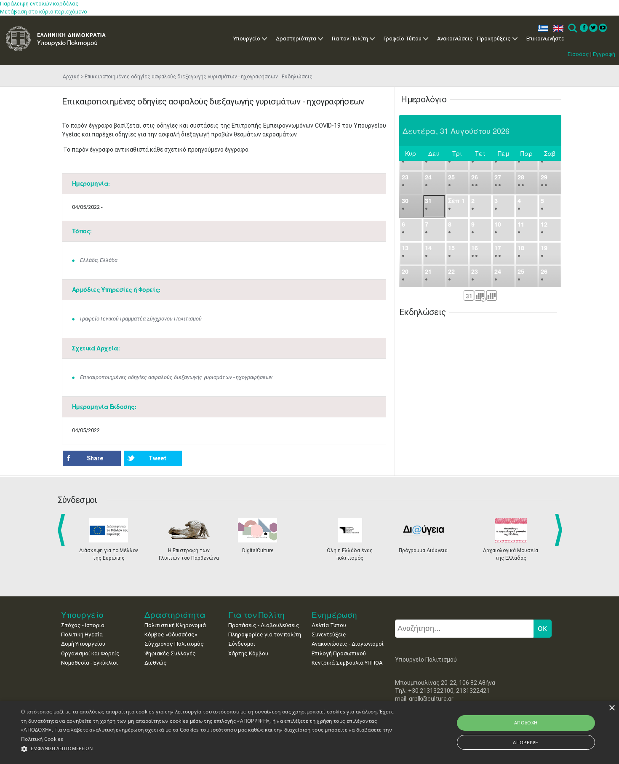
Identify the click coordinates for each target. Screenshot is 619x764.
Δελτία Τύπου (329, 625)
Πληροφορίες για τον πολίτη (264, 634)
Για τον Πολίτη (350, 38)
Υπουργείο (246, 38)
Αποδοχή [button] (526, 722)
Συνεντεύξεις (329, 634)
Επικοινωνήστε (545, 38)
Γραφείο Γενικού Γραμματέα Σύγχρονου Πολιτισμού (141, 318)
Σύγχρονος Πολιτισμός (174, 644)
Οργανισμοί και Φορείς (90, 653)
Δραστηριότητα (296, 38)
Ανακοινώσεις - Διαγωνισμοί (348, 644)
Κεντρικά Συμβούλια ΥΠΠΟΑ (347, 663)
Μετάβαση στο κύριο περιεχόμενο (43, 11)
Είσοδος (578, 54)
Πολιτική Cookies (42, 739)
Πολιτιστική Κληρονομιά (175, 625)
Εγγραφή (604, 54)
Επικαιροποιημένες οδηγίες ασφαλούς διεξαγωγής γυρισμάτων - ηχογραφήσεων (176, 377)
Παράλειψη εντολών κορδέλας (39, 3)
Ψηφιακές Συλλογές (170, 653)
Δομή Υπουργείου (83, 644)
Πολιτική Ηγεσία (82, 634)
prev (63, 530)
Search (572, 28)
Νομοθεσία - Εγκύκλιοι (89, 663)
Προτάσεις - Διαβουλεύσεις (263, 625)
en (556, 28)
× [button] (611, 708)
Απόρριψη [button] (526, 742)
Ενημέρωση (334, 615)
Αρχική (71, 77)
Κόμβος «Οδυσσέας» (170, 634)
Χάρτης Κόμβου (248, 653)
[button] (208, 749)
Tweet (157, 458)
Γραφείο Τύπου (403, 38)
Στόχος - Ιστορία (82, 625)
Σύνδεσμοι (241, 644)
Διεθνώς (155, 663)
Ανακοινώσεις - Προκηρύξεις (474, 38)
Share (95, 458)
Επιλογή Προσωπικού (339, 653)
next (560, 530)
